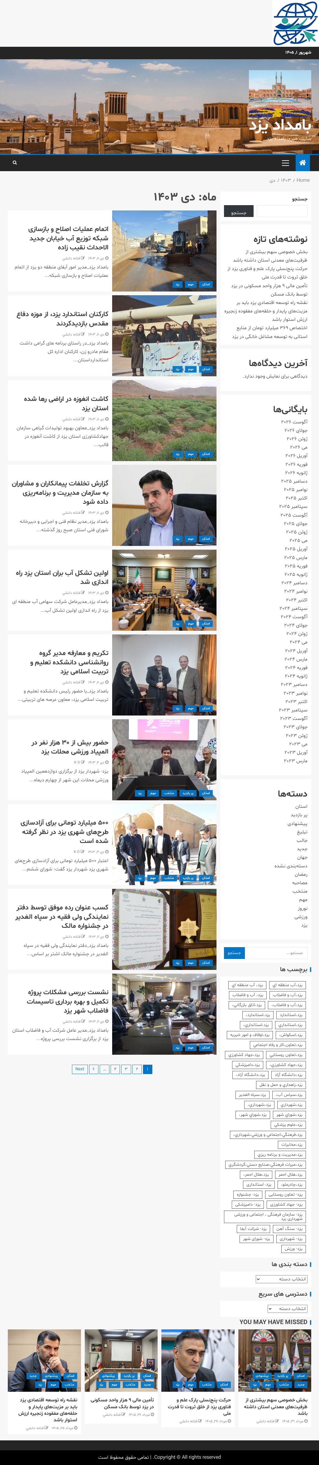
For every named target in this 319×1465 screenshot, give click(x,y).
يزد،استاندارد (291, 1015)
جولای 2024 (295, 625)
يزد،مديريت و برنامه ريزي (280, 1155)
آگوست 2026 (294, 422)
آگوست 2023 (293, 718)
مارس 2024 (295, 659)
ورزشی (300, 916)
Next (79, 1069)
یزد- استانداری (258, 1185)
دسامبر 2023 (294, 684)
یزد (177, 284)
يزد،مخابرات (291, 1145)
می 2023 (298, 744)
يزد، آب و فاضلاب (247, 995)
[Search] (15, 163)
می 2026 (298, 447)
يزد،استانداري (290, 1025)
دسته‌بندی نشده (290, 866)
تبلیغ (302, 832)
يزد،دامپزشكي (248, 1065)
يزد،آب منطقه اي (287, 985)
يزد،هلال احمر (290, 1175)
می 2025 (298, 540)
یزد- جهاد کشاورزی (286, 1204)
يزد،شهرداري (291, 1105)
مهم (190, 284)
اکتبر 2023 (296, 701)
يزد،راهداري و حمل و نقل (280, 1085)
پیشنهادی (297, 823)
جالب (302, 840)
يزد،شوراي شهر (289, 1115)
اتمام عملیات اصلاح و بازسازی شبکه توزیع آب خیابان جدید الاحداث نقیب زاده (68, 239)
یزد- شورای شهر (256, 1239)
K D (77, 762)
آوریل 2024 (296, 651)
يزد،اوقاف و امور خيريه (249, 1035)
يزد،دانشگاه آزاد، (250, 1075)
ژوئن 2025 (296, 532)
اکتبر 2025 (296, 498)
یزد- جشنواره (248, 1195)
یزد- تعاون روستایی (285, 1195)
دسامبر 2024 (294, 583)
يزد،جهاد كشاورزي (244, 1055)
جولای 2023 (295, 727)
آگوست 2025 (293, 515)
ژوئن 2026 (297, 439)
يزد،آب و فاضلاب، (286, 1005)
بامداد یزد (280, 126)
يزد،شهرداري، (259, 1105)
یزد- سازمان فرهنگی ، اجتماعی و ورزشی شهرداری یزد (268, 1217)
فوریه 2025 (296, 566)
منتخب (169, 793)
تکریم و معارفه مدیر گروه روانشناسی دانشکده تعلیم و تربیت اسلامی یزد (69, 663)
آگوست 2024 (294, 617)
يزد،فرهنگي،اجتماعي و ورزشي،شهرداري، (267, 1135)
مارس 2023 (295, 761)
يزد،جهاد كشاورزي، (285, 1065)
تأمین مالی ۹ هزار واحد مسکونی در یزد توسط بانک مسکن (122, 1403)
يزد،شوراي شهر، (253, 1115)
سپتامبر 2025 (293, 506)
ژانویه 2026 (296, 473)
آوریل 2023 (295, 752)
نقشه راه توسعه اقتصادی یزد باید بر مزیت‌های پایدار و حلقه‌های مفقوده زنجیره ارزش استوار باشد (265, 311)
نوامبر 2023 (295, 693)
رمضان (301, 874)
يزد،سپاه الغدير (252, 1095)
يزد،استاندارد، (258, 1015)
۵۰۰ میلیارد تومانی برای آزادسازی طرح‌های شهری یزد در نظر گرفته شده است (64, 832)
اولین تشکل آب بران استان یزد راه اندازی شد (62, 578)
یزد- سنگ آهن (289, 1229)
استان (206, 284)
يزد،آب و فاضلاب (287, 995)
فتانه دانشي (71, 258)
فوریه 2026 (296, 464)
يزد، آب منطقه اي (247, 985)
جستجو (299, 199)
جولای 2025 (295, 523)
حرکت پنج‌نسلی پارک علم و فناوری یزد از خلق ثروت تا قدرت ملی (199, 1407)
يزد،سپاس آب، (289, 1095)
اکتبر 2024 (296, 600)
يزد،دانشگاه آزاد (288, 1075)
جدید (302, 849)
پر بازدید (188, 793)
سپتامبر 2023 (293, 710)
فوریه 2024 (296, 667)
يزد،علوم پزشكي (288, 1125)
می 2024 (298, 642)
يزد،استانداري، (256, 1025)
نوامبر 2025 (295, 489)
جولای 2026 (295, 430)
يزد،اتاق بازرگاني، (247, 1005)
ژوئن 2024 (296, 633)
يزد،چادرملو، (291, 1185)
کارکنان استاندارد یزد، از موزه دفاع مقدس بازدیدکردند (62, 319)
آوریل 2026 (296, 455)
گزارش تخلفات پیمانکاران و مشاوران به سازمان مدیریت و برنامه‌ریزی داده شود (60, 493)
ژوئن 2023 (296, 735)
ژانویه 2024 (296, 676)
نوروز (302, 908)
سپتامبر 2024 (293, 608)
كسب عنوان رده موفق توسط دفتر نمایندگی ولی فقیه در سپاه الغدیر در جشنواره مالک (61, 917)
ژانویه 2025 (295, 574)
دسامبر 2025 (294, 481)
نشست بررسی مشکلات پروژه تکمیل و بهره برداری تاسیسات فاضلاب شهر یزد (67, 1002)
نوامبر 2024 (295, 591)
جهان (302, 857)
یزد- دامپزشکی (247, 1204)
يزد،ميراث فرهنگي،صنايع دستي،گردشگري (265, 1165)
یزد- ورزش (293, 1249)
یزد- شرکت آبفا (253, 1229)
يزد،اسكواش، (290, 1035)
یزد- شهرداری (291, 1239)
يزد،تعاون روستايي (285, 1055)
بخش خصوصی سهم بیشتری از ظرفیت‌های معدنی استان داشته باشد (275, 1407)
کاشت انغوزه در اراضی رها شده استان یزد (66, 404)
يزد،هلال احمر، (256, 1175)
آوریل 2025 (296, 549)
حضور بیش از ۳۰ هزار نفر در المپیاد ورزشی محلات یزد (69, 747)
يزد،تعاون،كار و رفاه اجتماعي (277, 1045)
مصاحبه (299, 882)
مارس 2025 (295, 557)
